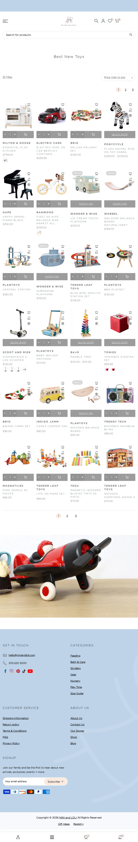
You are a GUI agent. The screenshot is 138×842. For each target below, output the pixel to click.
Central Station (17, 289)
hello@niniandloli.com (22, 655)
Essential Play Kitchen (15, 149)
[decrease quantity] (5, 134)
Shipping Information (16, 718)
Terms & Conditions (15, 730)
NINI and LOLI (68, 817)
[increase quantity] (15, 134)
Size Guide (76, 693)
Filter (9, 77)
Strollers (75, 668)
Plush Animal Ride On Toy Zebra (119, 150)
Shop (73, 737)
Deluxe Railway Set (83, 149)
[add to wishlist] (29, 104)
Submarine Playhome (45, 293)
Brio (74, 143)
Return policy (11, 724)
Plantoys (11, 285)
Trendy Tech (115, 422)
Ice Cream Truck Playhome (84, 220)
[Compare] (29, 109)
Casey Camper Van (52, 426)
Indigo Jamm (47, 422)
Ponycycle (114, 144)
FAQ (5, 737)
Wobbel (111, 214)
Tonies (110, 352)
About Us (76, 718)
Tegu (74, 486)
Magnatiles (13, 486)
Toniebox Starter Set (119, 359)
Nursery (75, 680)
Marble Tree (80, 357)
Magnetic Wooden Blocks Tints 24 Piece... (85, 493)
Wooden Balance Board (85, 429)
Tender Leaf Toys (81, 287)
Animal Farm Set (16, 426)
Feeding (75, 655)
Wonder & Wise (83, 214)
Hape (7, 212)
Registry (78, 824)
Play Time (76, 687)
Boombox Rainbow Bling (119, 428)
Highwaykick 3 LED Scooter (15, 359)
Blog (73, 743)
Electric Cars (49, 143)
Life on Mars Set (50, 493)
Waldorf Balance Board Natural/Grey (119, 221)
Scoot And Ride (17, 352)
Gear (73, 674)
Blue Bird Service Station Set (85, 295)
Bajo (74, 352)
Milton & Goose (17, 143)
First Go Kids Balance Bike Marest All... (47, 220)
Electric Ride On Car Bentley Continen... (50, 150)
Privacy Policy (11, 743)
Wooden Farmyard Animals (119, 495)
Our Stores (77, 730)
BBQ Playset (114, 289)
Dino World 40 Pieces (15, 492)
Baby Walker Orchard (47, 357)
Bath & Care (77, 662)
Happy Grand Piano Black (14, 218)
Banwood (45, 212)
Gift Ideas (64, 824)
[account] (103, 21)
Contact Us (77, 724)
